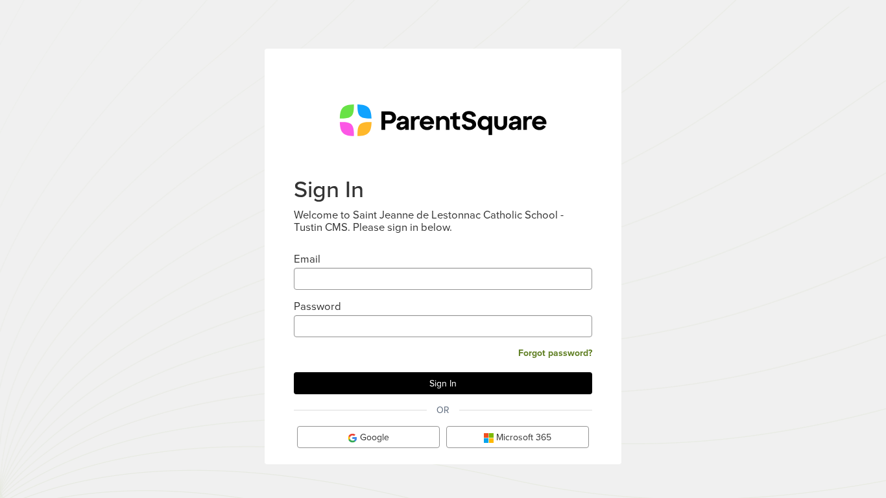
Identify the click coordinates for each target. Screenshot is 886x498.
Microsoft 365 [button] (522, 437)
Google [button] (373, 437)
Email (307, 258)
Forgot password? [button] (555, 352)
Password (317, 306)
